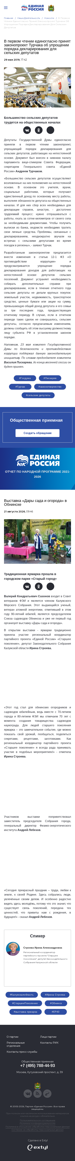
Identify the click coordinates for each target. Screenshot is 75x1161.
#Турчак (20, 386)
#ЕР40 (55, 1011)
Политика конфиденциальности (37, 1123)
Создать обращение (38, 433)
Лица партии (48, 1036)
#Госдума (25, 378)
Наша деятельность (28, 18)
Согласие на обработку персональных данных (37, 1129)
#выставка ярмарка (25, 1011)
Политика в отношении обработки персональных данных (38, 1126)
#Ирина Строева (55, 994)
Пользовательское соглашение (37, 1120)
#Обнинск (56, 1003)
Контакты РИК (49, 1042)
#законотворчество (50, 386)
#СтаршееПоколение (25, 1003)
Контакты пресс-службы (22, 1051)
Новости (49, 18)
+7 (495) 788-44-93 (37, 1065)
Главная (8, 18)
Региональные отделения (16, 1044)
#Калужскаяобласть (21, 994)
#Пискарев (50, 378)
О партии (12, 1036)
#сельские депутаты (38, 395)
